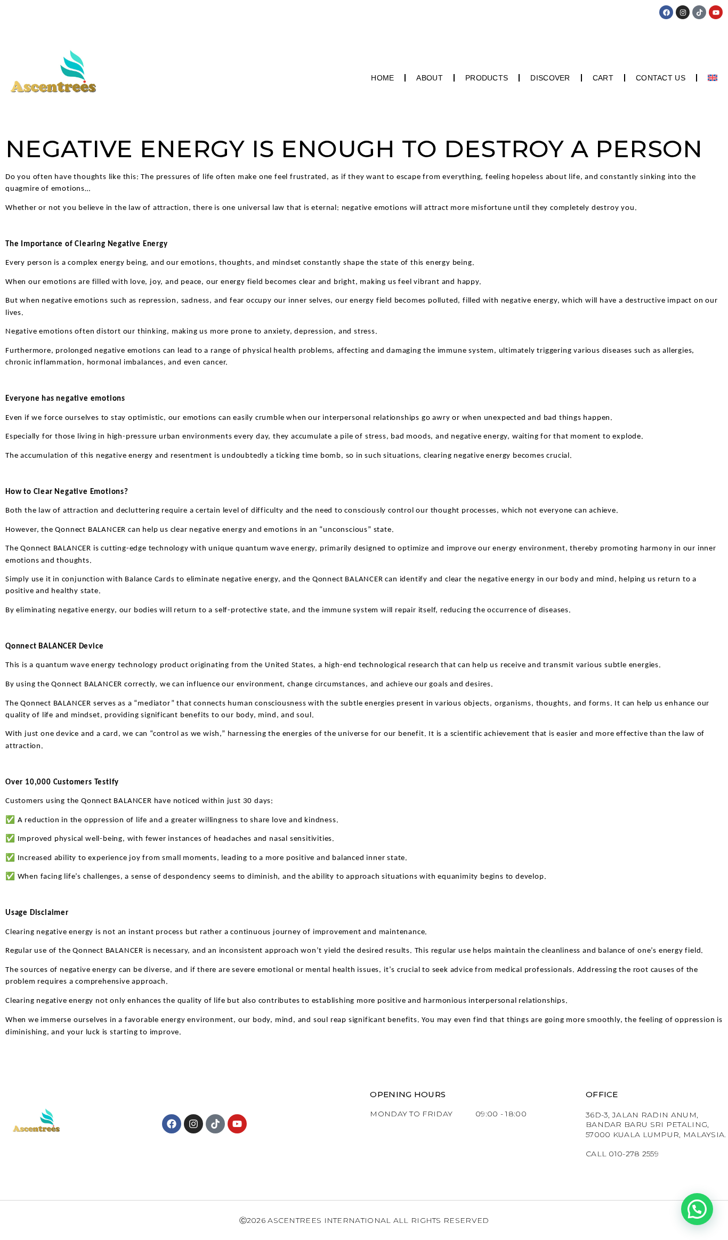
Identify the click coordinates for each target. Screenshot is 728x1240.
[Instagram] (683, 12)
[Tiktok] (699, 12)
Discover (550, 78)
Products (486, 78)
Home (382, 78)
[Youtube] (716, 12)
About (429, 78)
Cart (603, 78)
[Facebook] (666, 12)
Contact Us (660, 78)
